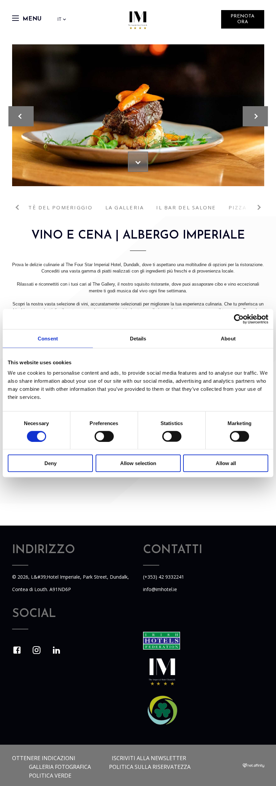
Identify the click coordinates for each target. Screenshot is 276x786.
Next (258, 207)
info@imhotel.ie (160, 589)
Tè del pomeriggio (60, 207)
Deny (50, 463)
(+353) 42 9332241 (163, 577)
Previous (18, 207)
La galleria (124, 207)
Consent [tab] (48, 338)
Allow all (226, 463)
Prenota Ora (242, 19)
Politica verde (50, 775)
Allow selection (138, 463)
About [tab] (228, 338)
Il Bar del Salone (186, 207)
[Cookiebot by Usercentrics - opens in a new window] (238, 319)
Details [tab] (138, 338)
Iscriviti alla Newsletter (149, 758)
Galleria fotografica (60, 767)
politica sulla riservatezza (150, 767)
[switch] (104, 436)
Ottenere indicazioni (43, 758)
